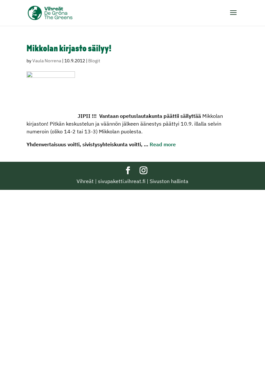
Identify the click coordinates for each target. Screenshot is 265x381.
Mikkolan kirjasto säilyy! (68, 49)
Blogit (94, 61)
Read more (163, 144)
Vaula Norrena (46, 61)
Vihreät (85, 181)
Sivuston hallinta (169, 181)
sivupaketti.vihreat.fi (121, 181)
